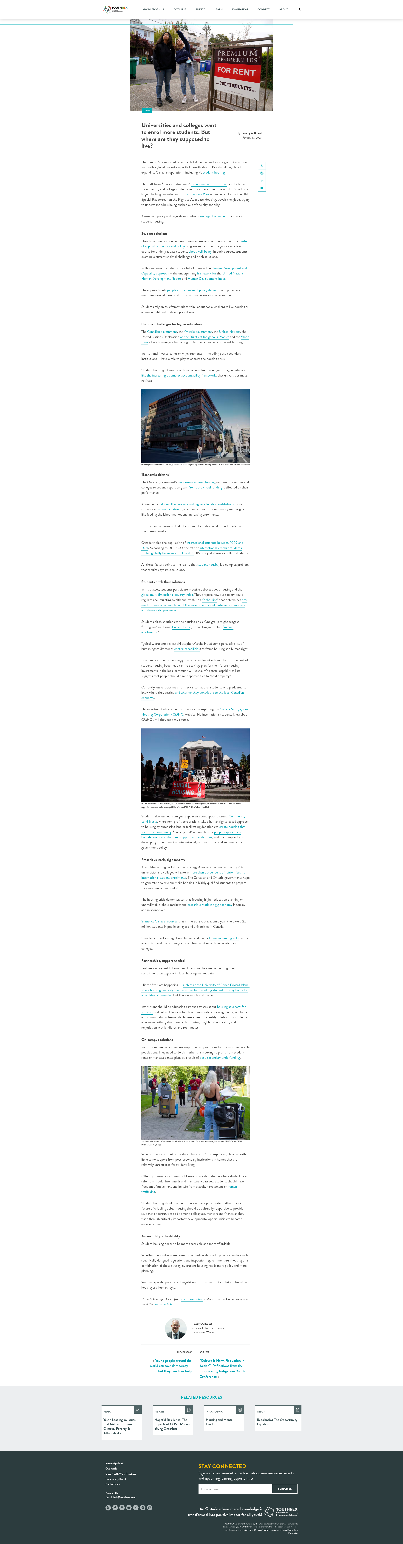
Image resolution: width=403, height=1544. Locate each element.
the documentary (194, 194)
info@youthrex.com (124, 1497)
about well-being (200, 251)
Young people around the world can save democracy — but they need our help (171, 1366)
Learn (219, 9)
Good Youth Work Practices (120, 1474)
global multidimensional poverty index (167, 594)
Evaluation (240, 9)
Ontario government (198, 331)
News (147, 110)
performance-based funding (197, 482)
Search (299, 12)
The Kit (200, 9)
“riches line (209, 599)
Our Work (111, 1468)
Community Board (115, 1479)
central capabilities (187, 648)
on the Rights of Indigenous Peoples (204, 336)
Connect (264, 9)
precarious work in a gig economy (209, 904)
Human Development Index (207, 278)
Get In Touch (112, 1484)
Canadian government (162, 331)
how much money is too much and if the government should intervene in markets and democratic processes (194, 605)
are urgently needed (213, 216)
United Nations (229, 331)
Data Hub (180, 9)
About (283, 9)
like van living (181, 626)
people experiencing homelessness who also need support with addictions (191, 834)
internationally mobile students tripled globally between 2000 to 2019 (191, 550)
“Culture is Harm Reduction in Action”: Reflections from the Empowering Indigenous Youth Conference (222, 1368)
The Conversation (192, 1298)
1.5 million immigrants (224, 938)
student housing (214, 172)
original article (163, 1304)
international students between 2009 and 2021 (192, 545)
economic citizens (169, 509)
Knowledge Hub (153, 9)
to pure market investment (209, 183)
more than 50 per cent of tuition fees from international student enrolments (194, 875)
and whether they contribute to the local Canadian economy (192, 695)
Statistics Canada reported (159, 921)
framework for (206, 273)
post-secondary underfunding (220, 1057)
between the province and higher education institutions (196, 504)
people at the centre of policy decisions (194, 290)
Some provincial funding (205, 487)
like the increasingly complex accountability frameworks (179, 375)
